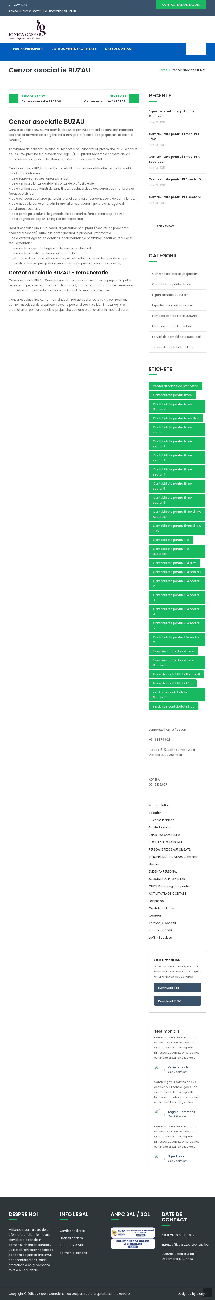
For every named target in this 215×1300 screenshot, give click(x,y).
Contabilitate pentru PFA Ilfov (174, 563)
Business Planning (161, 820)
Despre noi (156, 901)
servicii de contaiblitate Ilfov (173, 706)
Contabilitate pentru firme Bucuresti (172, 406)
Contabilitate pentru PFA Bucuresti (171, 551)
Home (163, 70)
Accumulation (159, 805)
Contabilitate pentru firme (171, 284)
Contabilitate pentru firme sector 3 (172, 458)
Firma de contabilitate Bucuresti (175, 316)
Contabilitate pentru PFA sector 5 (176, 625)
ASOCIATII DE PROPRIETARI (167, 879)
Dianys (201, 1294)
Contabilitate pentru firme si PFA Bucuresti (174, 159)
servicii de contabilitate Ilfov (172, 347)
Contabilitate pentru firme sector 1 (172, 429)
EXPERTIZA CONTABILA (164, 835)
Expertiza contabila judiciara (172, 305)
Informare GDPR (160, 930)
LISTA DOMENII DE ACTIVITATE (74, 49)
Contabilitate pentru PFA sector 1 (177, 572)
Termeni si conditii (162, 923)
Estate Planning (160, 827)
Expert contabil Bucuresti (170, 295)
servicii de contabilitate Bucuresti (176, 337)
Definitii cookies (160, 938)
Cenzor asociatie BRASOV (41, 99)
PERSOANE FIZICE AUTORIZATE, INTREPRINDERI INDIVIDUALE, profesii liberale (173, 856)
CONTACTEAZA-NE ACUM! (181, 5)
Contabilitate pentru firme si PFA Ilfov (174, 136)
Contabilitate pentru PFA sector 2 (175, 179)
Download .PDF (169, 988)
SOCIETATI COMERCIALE (166, 842)
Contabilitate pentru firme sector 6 (172, 500)
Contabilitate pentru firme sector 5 (172, 486)
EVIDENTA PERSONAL (163, 871)
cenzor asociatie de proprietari (175, 386)
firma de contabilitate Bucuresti (176, 674)
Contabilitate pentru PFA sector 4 (176, 611)
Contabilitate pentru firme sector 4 (172, 472)
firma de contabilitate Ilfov (172, 683)
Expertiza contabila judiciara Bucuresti (171, 113)
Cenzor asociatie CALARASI (105, 99)
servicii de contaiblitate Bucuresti (170, 695)
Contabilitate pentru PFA (171, 540)
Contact (155, 915)
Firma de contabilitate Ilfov (172, 326)
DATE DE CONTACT (119, 49)
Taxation (155, 813)
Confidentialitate (161, 908)
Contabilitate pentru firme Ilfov (176, 418)
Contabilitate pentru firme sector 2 (172, 443)
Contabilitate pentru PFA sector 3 (175, 197)
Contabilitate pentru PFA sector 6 (176, 639)
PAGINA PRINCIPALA (28, 49)
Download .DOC (170, 1001)
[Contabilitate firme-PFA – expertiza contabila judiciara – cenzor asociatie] (27, 30)
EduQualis (165, 226)
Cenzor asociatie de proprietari (175, 274)
